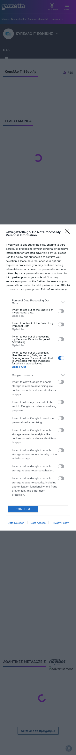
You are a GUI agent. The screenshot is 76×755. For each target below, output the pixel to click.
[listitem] (38, 302)
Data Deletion (16, 522)
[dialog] (38, 377)
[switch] (61, 311)
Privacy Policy (60, 522)
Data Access (38, 522)
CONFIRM (23, 509)
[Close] (68, 232)
